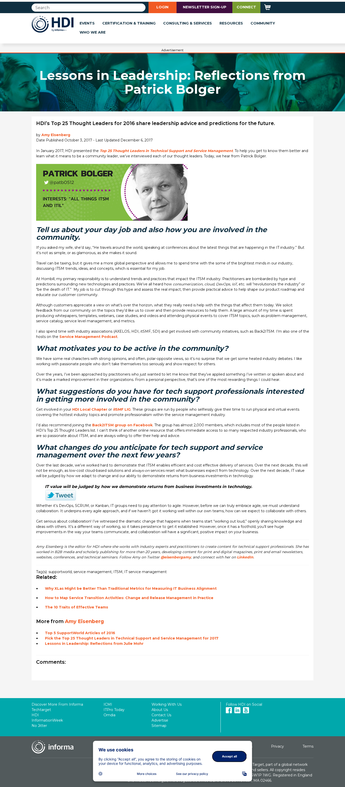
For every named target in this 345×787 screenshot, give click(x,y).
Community (263, 23)
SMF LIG (122, 409)
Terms (308, 746)
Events (87, 23)
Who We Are (93, 32)
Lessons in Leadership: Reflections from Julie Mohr (94, 643)
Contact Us (161, 715)
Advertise (160, 720)
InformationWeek (47, 720)
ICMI (108, 704)
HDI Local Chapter (89, 409)
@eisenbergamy (176, 557)
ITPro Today (114, 709)
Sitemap (159, 725)
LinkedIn (245, 557)
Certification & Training (129, 23)
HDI (35, 715)
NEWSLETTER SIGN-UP (204, 7)
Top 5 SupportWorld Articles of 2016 (80, 633)
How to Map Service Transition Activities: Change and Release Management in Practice (129, 598)
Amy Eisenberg (55, 135)
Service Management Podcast (88, 336)
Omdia (109, 715)
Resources (231, 23)
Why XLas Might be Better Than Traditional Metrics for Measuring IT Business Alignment (131, 588)
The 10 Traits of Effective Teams (76, 607)
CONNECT (246, 7)
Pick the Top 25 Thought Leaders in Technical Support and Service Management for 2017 (131, 638)
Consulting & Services (187, 23)
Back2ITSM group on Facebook (122, 425)
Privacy (277, 746)
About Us (160, 709)
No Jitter (39, 725)
